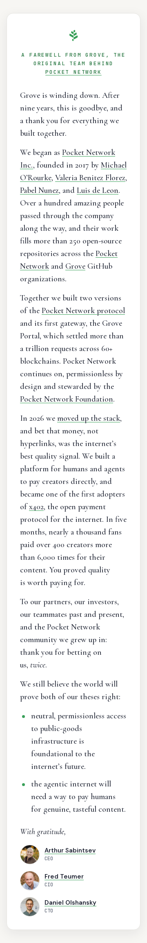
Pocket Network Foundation (66, 399)
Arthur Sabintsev (70, 850)
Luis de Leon (97, 190)
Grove (75, 266)
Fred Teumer (64, 876)
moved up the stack (88, 418)
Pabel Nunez (39, 190)
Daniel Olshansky (70, 903)
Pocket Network (73, 71)
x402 (36, 507)
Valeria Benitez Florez (90, 178)
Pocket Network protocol (83, 311)
